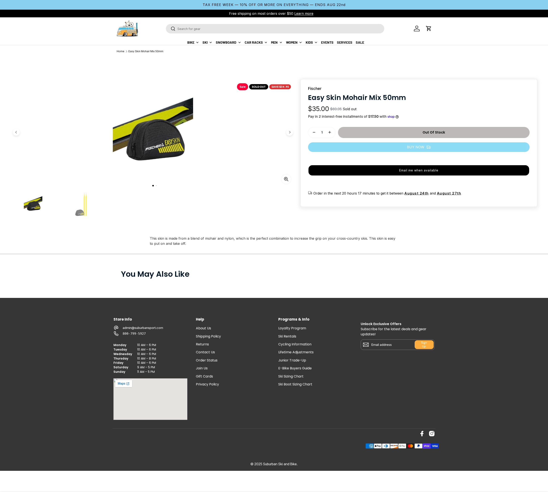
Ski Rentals (287, 336)
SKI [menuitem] (205, 42)
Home (120, 51)
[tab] (153, 185)
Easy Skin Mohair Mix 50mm (145, 51)
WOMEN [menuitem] (292, 42)
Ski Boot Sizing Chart (295, 384)
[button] (428, 28)
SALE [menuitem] (360, 42)
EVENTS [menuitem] (327, 42)
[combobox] (275, 28)
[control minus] (312, 132)
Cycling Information (294, 344)
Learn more (303, 13)
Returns (202, 344)
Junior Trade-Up (292, 360)
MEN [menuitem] (274, 42)
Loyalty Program (292, 328)
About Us (203, 328)
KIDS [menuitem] (309, 42)
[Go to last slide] (16, 132)
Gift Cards (204, 376)
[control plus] (331, 132)
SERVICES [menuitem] (344, 42)
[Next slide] (289, 132)
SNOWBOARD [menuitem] (226, 42)
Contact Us (205, 352)
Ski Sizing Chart (291, 376)
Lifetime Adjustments (296, 352)
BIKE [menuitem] (190, 42)
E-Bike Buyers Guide (295, 368)
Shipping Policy (208, 336)
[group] (33, 204)
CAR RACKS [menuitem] (254, 42)
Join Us (202, 368)
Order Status (206, 360)
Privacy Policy (207, 384)
